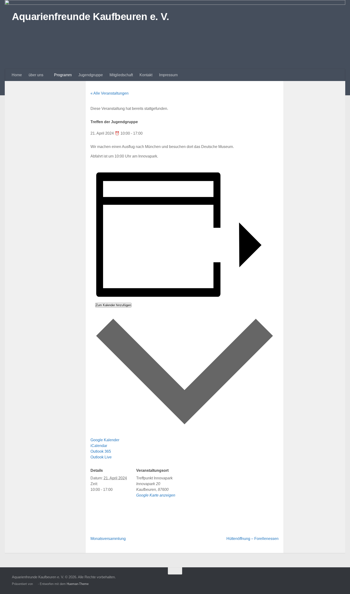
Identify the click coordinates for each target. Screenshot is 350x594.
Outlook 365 (100, 451)
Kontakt (146, 75)
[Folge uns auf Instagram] (326, 580)
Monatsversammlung (108, 539)
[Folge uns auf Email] (334, 580)
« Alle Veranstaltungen (109, 93)
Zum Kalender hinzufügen (113, 305)
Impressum (168, 75)
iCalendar (98, 446)
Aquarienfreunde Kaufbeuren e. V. (90, 16)
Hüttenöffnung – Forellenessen (252, 539)
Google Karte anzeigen (155, 495)
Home (17, 75)
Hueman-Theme (78, 584)
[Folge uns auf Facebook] (317, 580)
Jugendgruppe (90, 75)
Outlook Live (101, 457)
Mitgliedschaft (121, 75)
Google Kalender (104, 440)
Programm (63, 75)
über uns (36, 75)
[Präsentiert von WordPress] (35, 583)
